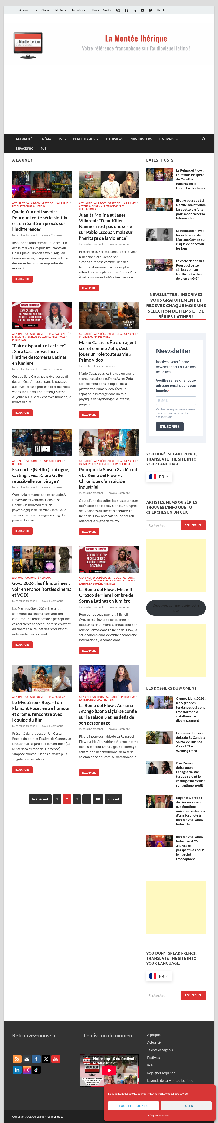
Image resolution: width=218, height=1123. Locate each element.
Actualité (24, 139)
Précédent (40, 799)
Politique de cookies (158, 1115)
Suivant (113, 799)
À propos (154, 1034)
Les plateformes (23, 206)
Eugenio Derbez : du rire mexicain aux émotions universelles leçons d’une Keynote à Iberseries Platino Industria (190, 810)
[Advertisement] (109, 102)
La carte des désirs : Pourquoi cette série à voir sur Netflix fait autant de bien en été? (190, 269)
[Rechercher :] (176, 525)
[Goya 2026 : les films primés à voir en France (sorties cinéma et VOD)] (42, 559)
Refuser (186, 1106)
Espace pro (24, 148)
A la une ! (24, 10)
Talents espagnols (160, 1050)
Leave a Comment (51, 235)
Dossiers (107, 10)
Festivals (93, 10)
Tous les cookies (133, 1106)
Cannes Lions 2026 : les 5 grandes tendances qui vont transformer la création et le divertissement (191, 709)
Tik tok (160, 10)
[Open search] (204, 139)
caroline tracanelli (26, 235)
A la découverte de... (41, 203)
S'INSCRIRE (170, 426)
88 (98, 799)
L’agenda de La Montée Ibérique (170, 1080)
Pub (44, 148)
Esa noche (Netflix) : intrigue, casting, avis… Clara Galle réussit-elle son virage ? (40, 475)
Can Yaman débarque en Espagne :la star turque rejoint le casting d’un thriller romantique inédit (190, 774)
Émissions (18, 336)
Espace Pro (86, 463)
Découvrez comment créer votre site (176, 607)
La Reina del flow (106, 463)
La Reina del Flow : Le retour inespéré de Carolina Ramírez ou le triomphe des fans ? (190, 179)
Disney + (97, 206)
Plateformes (61, 10)
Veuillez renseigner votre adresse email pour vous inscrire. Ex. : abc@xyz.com (175, 413)
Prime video (102, 336)
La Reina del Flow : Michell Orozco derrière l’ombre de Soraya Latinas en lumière (106, 595)
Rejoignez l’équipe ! (161, 1073)
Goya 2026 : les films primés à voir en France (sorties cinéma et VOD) (42, 588)
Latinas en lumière (91, 583)
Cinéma (45, 10)
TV (35, 10)
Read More (20, 278)
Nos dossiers (141, 139)
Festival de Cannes (39, 336)
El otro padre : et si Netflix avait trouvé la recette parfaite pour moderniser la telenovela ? (191, 209)
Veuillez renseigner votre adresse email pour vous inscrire (176, 386)
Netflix (40, 206)
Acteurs (84, 206)
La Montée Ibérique (49, 1116)
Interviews (78, 10)
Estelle (87, 366)
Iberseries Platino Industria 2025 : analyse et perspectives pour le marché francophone (190, 848)
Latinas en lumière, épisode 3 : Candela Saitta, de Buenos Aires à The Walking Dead (190, 742)
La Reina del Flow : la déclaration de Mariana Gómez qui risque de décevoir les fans (190, 239)
